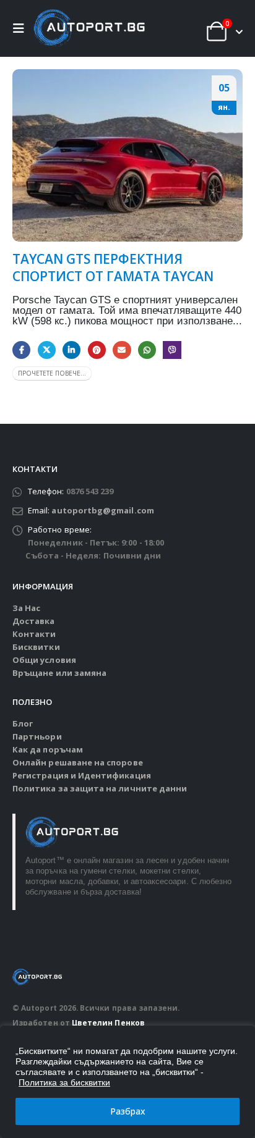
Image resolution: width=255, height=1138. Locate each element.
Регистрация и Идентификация (81, 775)
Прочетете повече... (52, 373)
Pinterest (97, 350)
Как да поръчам (47, 749)
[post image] (127, 155)
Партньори (37, 736)
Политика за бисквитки (64, 1082)
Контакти (34, 633)
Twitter (47, 350)
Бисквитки (36, 646)
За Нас (26, 607)
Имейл (122, 350)
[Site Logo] (89, 28)
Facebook (21, 350)
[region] (127, 1082)
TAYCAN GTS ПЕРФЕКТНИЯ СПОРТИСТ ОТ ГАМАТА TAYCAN (113, 267)
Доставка (33, 620)
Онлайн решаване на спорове (77, 762)
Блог (22, 723)
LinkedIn (71, 350)
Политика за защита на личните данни (99, 788)
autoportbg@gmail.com (102, 510)
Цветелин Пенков (108, 1022)
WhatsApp (147, 350)
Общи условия (44, 659)
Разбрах (127, 1111)
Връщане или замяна (59, 672)
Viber (172, 350)
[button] (21, 28)
